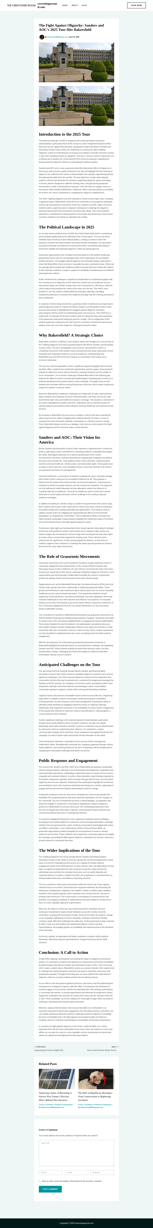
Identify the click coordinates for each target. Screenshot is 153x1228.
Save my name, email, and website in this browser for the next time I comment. (72, 1181)
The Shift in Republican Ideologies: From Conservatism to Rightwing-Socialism (95, 1096)
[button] (136, 5)
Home (64, 5)
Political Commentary (63, 1105)
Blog (84, 5)
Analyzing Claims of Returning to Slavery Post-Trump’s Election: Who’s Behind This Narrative (55, 1096)
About (75, 5)
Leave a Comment (46, 1105)
